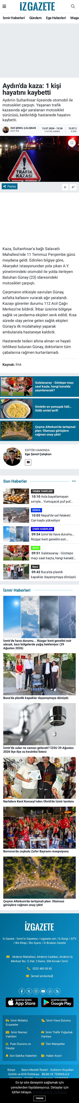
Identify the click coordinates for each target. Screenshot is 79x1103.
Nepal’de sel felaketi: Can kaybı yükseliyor (51, 517)
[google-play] (57, 1003)
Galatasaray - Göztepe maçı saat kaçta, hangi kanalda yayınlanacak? (53, 556)
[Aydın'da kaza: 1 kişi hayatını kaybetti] (39, 159)
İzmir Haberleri (14, 18)
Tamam (39, 1098)
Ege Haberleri (56, 18)
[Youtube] (43, 991)
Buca (35, 566)
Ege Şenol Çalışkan (38, 454)
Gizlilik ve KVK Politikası (24, 1074)
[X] (29, 991)
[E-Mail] (28, 462)
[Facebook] (22, 991)
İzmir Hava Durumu (58, 1020)
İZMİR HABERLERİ (42, 529)
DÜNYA (36, 510)
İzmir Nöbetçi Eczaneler (17, 1022)
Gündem (35, 18)
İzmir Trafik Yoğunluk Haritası (57, 1034)
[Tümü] (74, 481)
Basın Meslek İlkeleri (34, 1070)
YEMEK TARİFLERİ (42, 491)
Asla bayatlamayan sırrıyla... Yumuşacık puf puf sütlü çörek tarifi (51, 499)
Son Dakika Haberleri (23, 1055)
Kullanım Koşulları (62, 1070)
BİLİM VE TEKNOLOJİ (55, 1074)
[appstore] (22, 1003)
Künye (11, 1070)
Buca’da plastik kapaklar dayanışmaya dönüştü (53, 574)
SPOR (35, 547)
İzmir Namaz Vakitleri (16, 1034)
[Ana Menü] (4, 6)
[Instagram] (36, 991)
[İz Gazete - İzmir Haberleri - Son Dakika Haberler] (37, 6)
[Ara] (73, 6)
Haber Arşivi (54, 1055)
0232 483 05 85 (42, 968)
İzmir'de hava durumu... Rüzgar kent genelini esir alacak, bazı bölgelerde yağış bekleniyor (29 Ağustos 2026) (52, 537)
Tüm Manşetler (55, 1044)
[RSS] (57, 991)
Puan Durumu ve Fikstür (18, 1046)
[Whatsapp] (50, 991)
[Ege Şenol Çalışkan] (12, 456)
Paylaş (11, 186)
